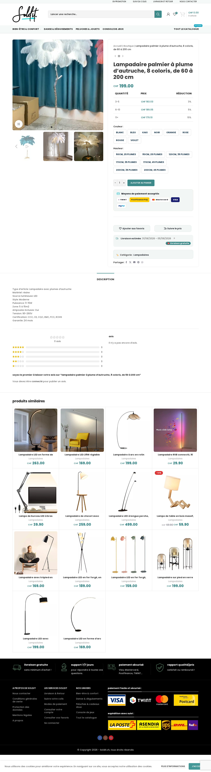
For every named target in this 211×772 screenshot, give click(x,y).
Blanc (120, 132)
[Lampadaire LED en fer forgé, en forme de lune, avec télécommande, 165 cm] (82, 553)
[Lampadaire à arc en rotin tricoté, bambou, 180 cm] (128, 430)
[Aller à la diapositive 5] (64, 127)
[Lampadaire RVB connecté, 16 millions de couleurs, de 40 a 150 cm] (175, 430)
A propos (17, 720)
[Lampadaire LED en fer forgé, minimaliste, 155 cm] (128, 553)
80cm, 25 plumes (152, 154)
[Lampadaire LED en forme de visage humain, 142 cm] (35, 430)
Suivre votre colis (54, 698)
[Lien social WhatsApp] (142, 262)
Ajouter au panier (141, 182)
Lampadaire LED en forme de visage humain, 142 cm (36, 456)
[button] (16, 146)
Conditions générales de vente (24, 700)
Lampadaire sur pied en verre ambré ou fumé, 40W (175, 579)
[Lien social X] (130, 262)
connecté (37, 381)
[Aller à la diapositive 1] (51, 127)
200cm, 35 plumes (126, 169)
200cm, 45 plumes (155, 169)
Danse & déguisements (89, 698)
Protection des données (20, 708)
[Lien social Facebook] (126, 262)
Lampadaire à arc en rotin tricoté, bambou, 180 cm (128, 456)
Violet (135, 140)
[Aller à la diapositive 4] (61, 127)
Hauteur (118, 148)
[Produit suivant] (123, 56)
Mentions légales (22, 715)
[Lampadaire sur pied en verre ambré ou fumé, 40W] (175, 553)
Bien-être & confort (87, 693)
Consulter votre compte (53, 711)
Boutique (129, 45)
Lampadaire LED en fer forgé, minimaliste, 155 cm (128, 579)
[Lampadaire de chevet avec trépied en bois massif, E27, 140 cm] (82, 491)
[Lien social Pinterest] (138, 262)
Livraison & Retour (54, 693)
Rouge (120, 140)
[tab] (105, 278)
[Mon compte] (168, 14)
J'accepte (197, 766)
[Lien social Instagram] (105, 737)
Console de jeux (85, 712)
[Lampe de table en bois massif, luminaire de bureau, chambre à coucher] (175, 491)
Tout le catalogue (86, 717)
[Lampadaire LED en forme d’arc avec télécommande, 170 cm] (82, 614)
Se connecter (51, 723)
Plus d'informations (173, 766)
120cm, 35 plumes (179, 154)
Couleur (117, 126)
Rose (186, 132)
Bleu (133, 132)
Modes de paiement (55, 704)
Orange (171, 132)
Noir (157, 132)
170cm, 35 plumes (126, 162)
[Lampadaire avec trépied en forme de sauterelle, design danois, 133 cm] (35, 553)
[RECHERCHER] (158, 14)
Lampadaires (141, 254)
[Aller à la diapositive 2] (54, 127)
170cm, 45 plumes (153, 162)
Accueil (117, 45)
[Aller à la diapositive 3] (58, 127)
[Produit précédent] (115, 56)
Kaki (145, 132)
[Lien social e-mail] (134, 262)
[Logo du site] (25, 14)
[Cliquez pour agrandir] (19, 124)
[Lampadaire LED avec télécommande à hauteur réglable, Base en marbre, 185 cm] (35, 614)
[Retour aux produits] (119, 56)
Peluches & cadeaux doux (87, 705)
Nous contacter (21, 693)
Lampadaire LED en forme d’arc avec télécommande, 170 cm (82, 640)
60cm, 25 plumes (126, 154)
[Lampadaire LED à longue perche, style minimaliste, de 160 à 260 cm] (128, 491)
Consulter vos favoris (56, 717)
